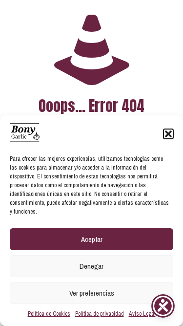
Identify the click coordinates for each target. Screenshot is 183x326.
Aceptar (91, 239)
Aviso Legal (142, 314)
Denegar (91, 266)
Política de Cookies (49, 314)
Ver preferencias (91, 293)
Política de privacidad (99, 314)
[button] (168, 134)
